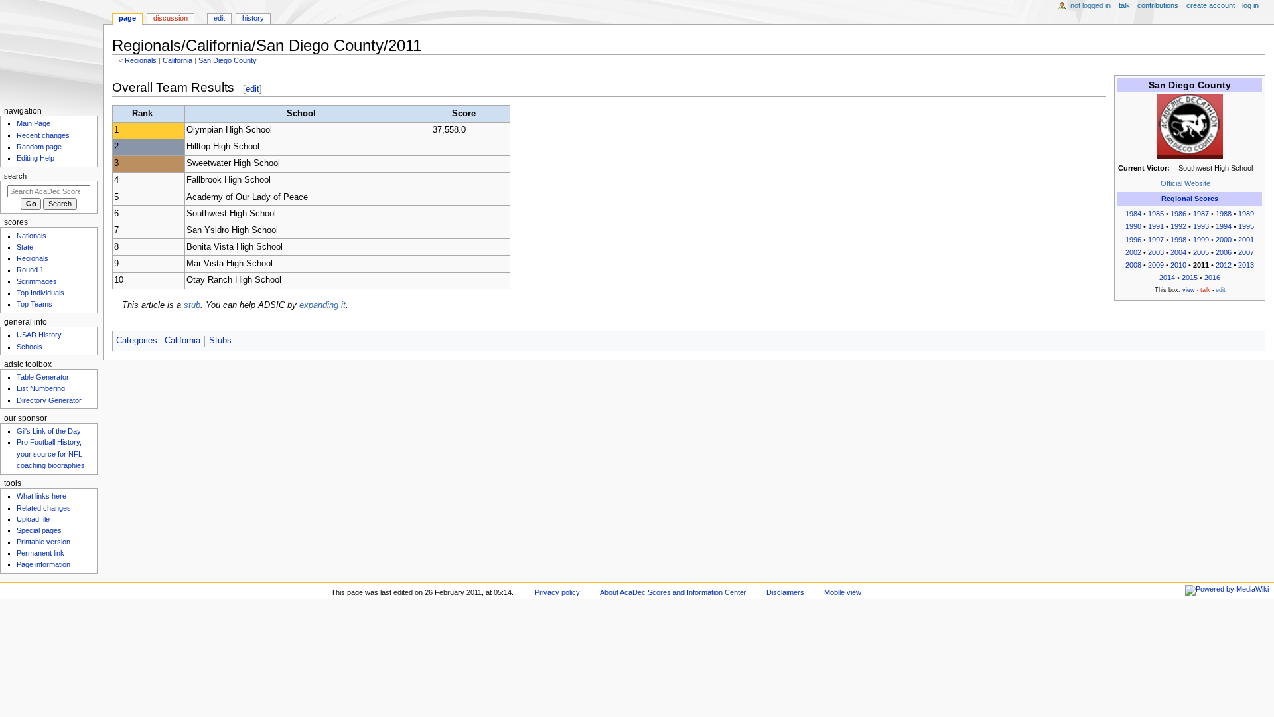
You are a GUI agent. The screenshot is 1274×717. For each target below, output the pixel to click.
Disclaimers (785, 592)
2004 (1178, 252)
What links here (41, 496)
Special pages (39, 530)
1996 (1133, 240)
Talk (1124, 5)
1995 (1246, 226)
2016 (1212, 277)
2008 (1133, 265)
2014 (1167, 277)
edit (252, 89)
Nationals (31, 236)
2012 (1224, 265)
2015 (1190, 277)
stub (192, 305)
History (253, 18)
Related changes (44, 508)
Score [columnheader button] (464, 113)
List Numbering (41, 388)
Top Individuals (40, 293)
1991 (1156, 226)
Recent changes (43, 135)
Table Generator (43, 377)
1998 (1178, 240)
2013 (1246, 265)
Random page (39, 147)
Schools (29, 347)
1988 (1224, 214)
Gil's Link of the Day (49, 431)
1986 (1178, 214)
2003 (1156, 252)
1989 (1246, 214)
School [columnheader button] (301, 113)
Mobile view (842, 592)
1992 (1178, 226)
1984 (1133, 214)
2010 (1178, 265)
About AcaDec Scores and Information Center (673, 592)
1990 (1133, 226)
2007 (1246, 252)
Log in (1250, 5)
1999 (1201, 240)
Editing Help (35, 158)
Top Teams (34, 304)
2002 (1133, 252)
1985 (1156, 214)
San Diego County (227, 60)
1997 (1156, 240)
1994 (1224, 226)
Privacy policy (557, 592)
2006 (1224, 252)
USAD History (39, 335)
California (177, 60)
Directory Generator (49, 400)
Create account (1210, 5)
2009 (1156, 265)
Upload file (33, 519)
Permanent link (40, 553)
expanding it (322, 305)
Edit (219, 18)
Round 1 (30, 270)
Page (127, 18)
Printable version (43, 542)
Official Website (1185, 183)
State (25, 247)
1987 (1201, 214)
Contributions (1157, 5)
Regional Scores (1189, 198)
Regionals (141, 60)
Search (15, 176)
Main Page (33, 123)
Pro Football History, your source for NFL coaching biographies (51, 453)
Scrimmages (37, 281)
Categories (136, 340)
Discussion (170, 18)
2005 (1201, 252)
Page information (43, 564)
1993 (1201, 226)
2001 (1246, 240)
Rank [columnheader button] (142, 113)
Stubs (220, 340)
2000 (1224, 240)
